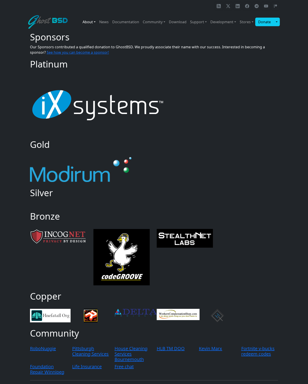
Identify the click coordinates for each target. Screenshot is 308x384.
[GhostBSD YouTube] (266, 6)
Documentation (125, 21)
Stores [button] (245, 21)
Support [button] (197, 21)
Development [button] (221, 21)
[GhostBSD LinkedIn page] (237, 6)
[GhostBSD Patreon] (275, 6)
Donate (264, 21)
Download (177, 21)
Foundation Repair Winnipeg (47, 369)
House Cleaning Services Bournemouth (131, 353)
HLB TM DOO (171, 348)
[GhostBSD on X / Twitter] (228, 6)
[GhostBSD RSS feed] (218, 6)
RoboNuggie (43, 348)
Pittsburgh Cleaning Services (90, 351)
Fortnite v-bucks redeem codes (258, 351)
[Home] (49, 22)
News (104, 21)
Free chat (124, 366)
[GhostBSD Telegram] (256, 6)
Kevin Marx (210, 348)
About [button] (88, 21)
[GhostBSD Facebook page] (247, 6)
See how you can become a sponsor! (78, 52)
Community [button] (153, 21)
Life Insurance (87, 366)
